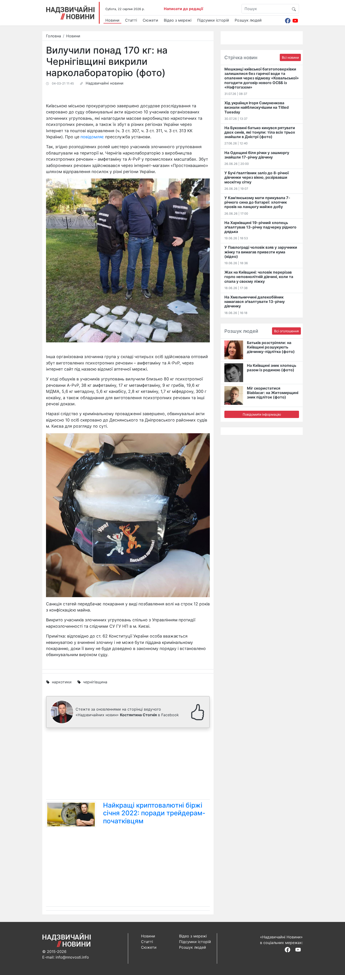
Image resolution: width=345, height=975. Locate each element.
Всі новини (290, 57)
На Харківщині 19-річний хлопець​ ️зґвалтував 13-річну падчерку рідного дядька (260, 227)
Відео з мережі (178, 20)
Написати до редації (183, 8)
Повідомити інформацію (262, 414)
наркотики (62, 682)
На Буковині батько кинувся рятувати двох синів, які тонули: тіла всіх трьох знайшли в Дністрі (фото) (259, 132)
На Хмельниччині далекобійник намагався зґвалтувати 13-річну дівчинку (254, 301)
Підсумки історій (213, 20)
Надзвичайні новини (104, 83)
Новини (112, 20)
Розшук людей (248, 20)
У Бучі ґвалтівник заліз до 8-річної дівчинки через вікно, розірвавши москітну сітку (256, 177)
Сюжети (150, 20)
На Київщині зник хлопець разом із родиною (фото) (271, 367)
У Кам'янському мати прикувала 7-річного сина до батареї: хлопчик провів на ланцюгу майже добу (257, 202)
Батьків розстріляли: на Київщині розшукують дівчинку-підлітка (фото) (271, 347)
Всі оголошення (286, 331)
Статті (131, 20)
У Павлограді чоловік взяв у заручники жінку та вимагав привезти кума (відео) (260, 252)
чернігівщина (95, 682)
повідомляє (92, 136)
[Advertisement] (128, 764)
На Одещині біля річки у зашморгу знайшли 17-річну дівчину (256, 154)
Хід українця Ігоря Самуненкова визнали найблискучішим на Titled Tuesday (256, 107)
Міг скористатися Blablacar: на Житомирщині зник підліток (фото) (272, 392)
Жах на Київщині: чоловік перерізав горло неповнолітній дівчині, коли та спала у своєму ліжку (258, 276)
